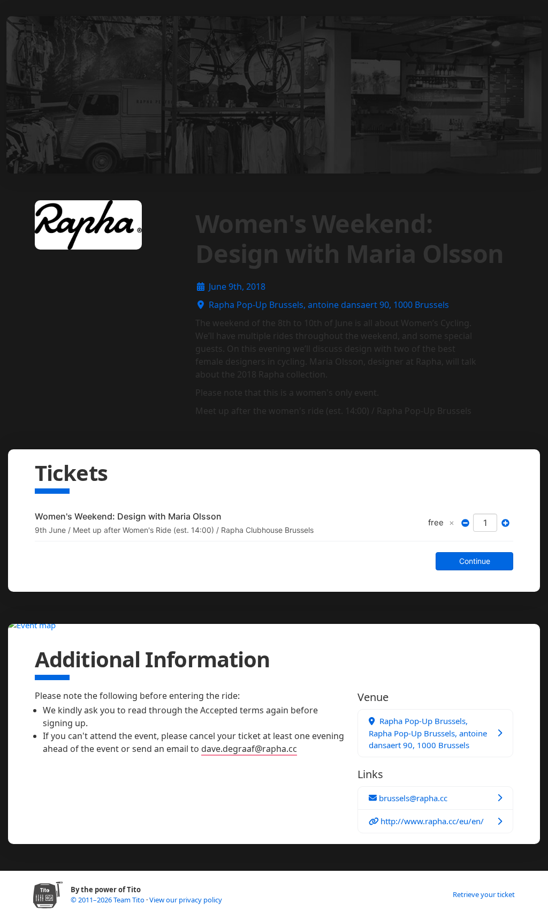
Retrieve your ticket (484, 894)
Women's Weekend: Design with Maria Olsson (128, 516)
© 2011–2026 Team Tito (108, 900)
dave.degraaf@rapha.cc (249, 749)
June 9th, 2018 (237, 286)
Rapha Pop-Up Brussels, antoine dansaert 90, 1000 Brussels (329, 305)
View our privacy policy (185, 900)
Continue (474, 561)
